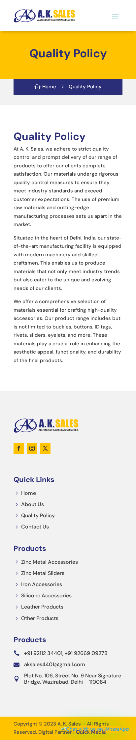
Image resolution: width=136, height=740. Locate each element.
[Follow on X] (45, 448)
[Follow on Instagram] (32, 448)
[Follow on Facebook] (19, 448)
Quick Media (91, 732)
